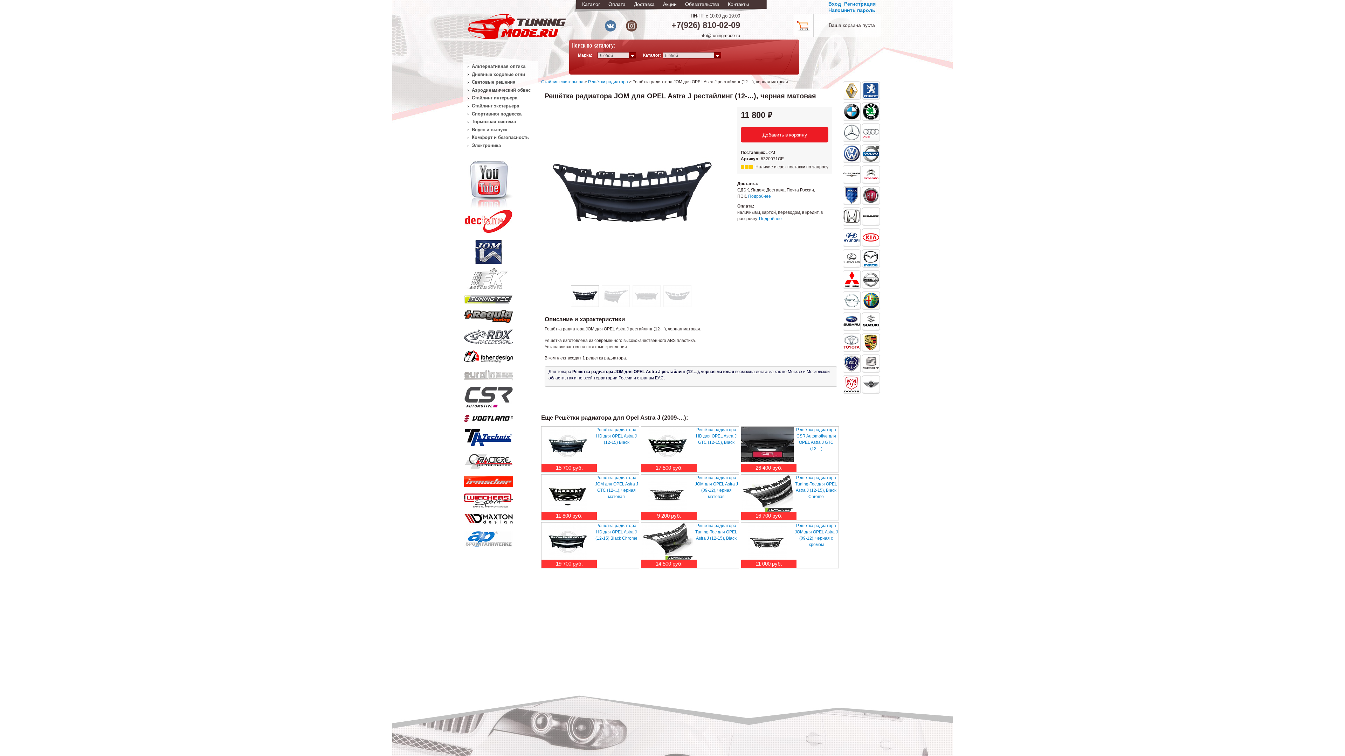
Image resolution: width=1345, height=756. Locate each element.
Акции (670, 4)
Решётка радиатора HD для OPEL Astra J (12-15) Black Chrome (616, 532)
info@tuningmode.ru (719, 35)
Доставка (644, 4)
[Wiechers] (488, 499)
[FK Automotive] (488, 275)
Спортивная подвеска (497, 114)
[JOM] (488, 250)
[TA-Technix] (488, 436)
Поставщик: (753, 152)
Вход (834, 4)
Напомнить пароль (851, 10)
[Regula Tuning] (488, 315)
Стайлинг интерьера (494, 97)
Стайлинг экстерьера (562, 81)
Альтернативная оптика (498, 66)
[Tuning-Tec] (488, 298)
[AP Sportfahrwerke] (488, 537)
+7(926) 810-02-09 (705, 25)
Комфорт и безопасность (500, 137)
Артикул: (751, 158)
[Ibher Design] (488, 355)
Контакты (738, 4)
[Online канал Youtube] (488, 183)
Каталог (591, 4)
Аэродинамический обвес (501, 90)
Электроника (486, 145)
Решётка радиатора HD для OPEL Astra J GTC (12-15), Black (716, 436)
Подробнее (759, 196)
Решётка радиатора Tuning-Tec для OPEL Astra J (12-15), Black (716, 532)
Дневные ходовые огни (498, 74)
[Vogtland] (488, 416)
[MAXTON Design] (488, 517)
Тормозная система (494, 121)
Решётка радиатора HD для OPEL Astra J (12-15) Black (616, 436)
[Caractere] (488, 460)
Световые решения (494, 82)
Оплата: (745, 206)
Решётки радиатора (608, 81)
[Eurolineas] (488, 373)
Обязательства (702, 4)
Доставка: (747, 183)
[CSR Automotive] (488, 395)
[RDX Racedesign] (488, 335)
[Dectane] (488, 219)
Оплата (617, 4)
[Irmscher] (488, 480)
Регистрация (860, 4)
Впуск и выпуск (490, 129)
